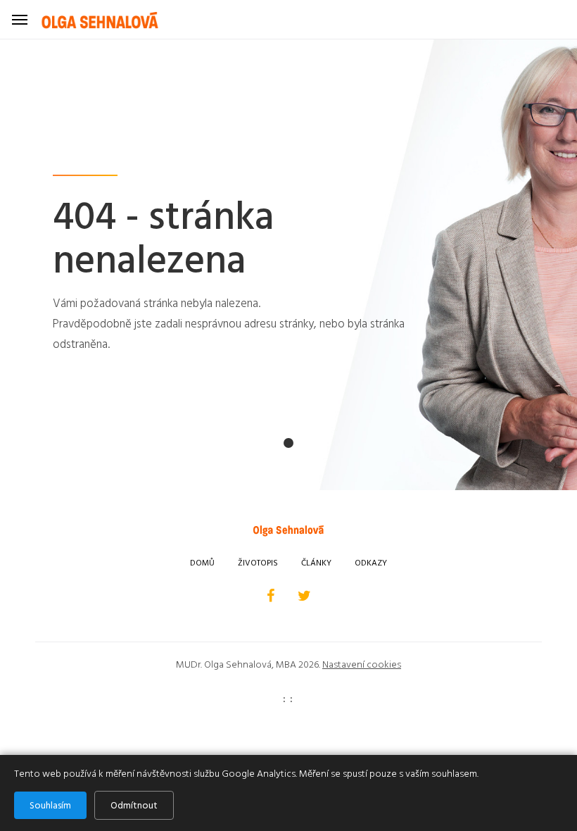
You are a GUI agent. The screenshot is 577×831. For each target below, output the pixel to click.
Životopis (258, 563)
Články (316, 563)
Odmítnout (134, 805)
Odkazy (371, 563)
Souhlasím (50, 805)
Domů (202, 563)
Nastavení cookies (361, 664)
